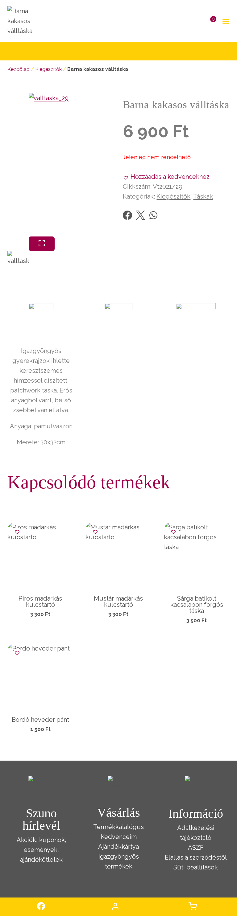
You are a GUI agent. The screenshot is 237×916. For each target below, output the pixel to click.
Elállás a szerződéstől (196, 857)
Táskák (203, 196)
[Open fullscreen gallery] (42, 243)
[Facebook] (127, 215)
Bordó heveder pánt (40, 719)
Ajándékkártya (118, 846)
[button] (166, 177)
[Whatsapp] (153, 215)
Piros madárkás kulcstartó (40, 601)
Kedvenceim (119, 836)
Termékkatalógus (118, 827)
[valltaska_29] (100, 164)
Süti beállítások (195, 867)
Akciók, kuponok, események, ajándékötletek (41, 849)
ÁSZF (196, 847)
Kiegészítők (48, 69)
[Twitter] (140, 215)
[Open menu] (224, 21)
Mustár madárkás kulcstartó (118, 601)
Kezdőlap (18, 69)
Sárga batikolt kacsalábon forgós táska (196, 604)
